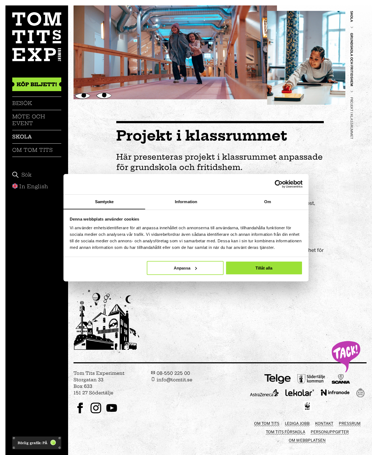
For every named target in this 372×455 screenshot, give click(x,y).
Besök (22, 103)
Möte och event (28, 119)
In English (33, 186)
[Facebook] (80, 413)
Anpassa (182, 267)
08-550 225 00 (172, 373)
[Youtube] (111, 413)
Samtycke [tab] (104, 201)
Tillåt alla (263, 267)
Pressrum (350, 423)
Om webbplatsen (307, 440)
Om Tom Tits (32, 150)
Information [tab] (186, 201)
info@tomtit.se (173, 379)
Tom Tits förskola (285, 431)
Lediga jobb (297, 423)
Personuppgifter (330, 431)
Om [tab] (267, 201)
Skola (22, 137)
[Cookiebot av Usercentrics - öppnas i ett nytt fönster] (279, 184)
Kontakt (324, 423)
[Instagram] (95, 413)
